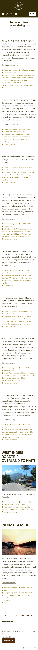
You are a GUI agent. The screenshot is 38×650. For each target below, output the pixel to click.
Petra (24, 234)
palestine (5, 177)
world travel (25, 324)
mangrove (27, 595)
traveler (25, 177)
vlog (18, 85)
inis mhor (5, 80)
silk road (21, 139)
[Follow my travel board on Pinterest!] (11, 13)
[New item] (3, 13)
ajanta (6, 373)
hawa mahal (23, 432)
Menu (33, 13)
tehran (15, 280)
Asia (13, 134)
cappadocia (20, 134)
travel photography (9, 85)
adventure (7, 134)
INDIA (33, 375)
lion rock (15, 321)
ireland (16, 80)
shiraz (4, 280)
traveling (5, 180)
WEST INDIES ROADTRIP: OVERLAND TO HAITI (18, 456)
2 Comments (8, 286)
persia (29, 278)
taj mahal (24, 435)
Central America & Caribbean (14, 504)
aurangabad (17, 373)
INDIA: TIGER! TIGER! (18, 525)
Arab (13, 229)
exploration (27, 275)
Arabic (23, 229)
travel (19, 83)
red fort (9, 435)
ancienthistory (17, 275)
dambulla (10, 319)
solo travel (16, 435)
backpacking (20, 316)
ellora (16, 375)
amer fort (11, 429)
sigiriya (21, 321)
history (21, 137)
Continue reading (9, 65)
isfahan (15, 278)
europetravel (6, 137)
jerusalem (9, 175)
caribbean (11, 507)
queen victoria (18, 598)
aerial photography (11, 75)
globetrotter (18, 231)
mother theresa (7, 598)
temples (4, 324)
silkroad (9, 280)
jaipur (4, 435)
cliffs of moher (11, 78)
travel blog (18, 177)
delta (23, 593)
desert (29, 229)
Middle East (21, 132)
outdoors (27, 80)
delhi (31, 429)
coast (19, 78)
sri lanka (28, 321)
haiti (10, 509)
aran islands (22, 75)
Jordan (9, 234)
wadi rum (26, 236)
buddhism (25, 373)
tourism (13, 83)
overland (15, 509)
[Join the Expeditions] (15, 13)
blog (5, 507)
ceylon (28, 316)
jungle (14, 595)
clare (3, 78)
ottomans (14, 139)
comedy (5, 375)
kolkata (20, 595)
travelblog (5, 142)
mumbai (8, 378)
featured (13, 73)
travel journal (6, 380)
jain (3, 378)
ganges (4, 595)
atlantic (30, 75)
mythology (26, 175)
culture (4, 319)
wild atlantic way (27, 85)
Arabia (18, 229)
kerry (22, 80)
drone (24, 78)
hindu (28, 375)
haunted (24, 172)
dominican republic (23, 507)
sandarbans (29, 598)
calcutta (17, 593)
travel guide (28, 509)
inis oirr (11, 80)
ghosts (11, 231)
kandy (9, 321)
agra (5, 429)
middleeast (6, 139)
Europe (6, 73)
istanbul (27, 137)
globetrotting (14, 432)
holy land (31, 172)
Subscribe (8, 641)
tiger (3, 600)
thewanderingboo (10, 70)
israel (3, 175)
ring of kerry (6, 83)
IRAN (10, 278)
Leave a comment (10, 88)
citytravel (28, 134)
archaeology (8, 172)
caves (32, 373)
